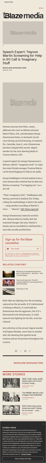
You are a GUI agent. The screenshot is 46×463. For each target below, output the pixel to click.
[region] (23, 442)
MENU (41, 8)
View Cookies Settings (23, 459)
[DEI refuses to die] (9, 291)
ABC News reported (29, 209)
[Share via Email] (25, 351)
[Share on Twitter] (21, 351)
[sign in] (1, 2)
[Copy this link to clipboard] (30, 351)
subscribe (8, 2)
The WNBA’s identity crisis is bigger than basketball (32, 394)
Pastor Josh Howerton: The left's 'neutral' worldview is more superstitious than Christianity (29, 282)
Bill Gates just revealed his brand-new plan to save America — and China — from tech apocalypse (29, 273)
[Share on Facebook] (16, 351)
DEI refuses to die (22, 289)
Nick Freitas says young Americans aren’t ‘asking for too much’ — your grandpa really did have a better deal (32, 408)
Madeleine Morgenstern (14, 68)
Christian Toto (28, 386)
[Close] (43, 424)
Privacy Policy (27, 253)
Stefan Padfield (28, 397)
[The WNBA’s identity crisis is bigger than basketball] (11, 396)
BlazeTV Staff (27, 413)
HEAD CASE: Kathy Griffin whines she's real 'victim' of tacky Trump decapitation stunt (32, 381)
